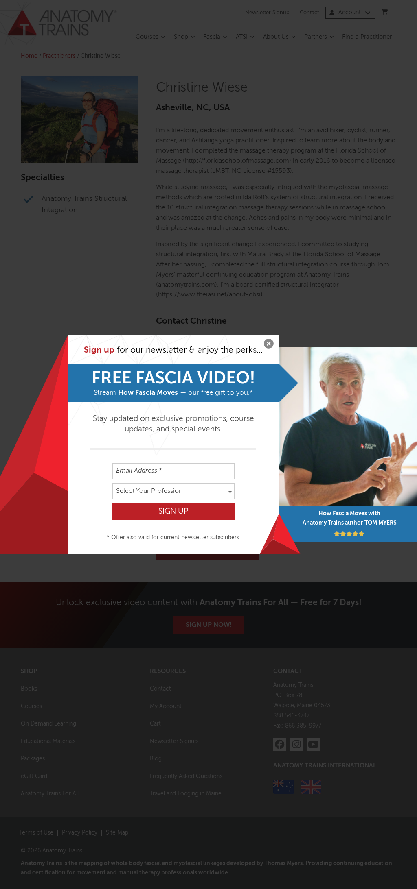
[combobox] (173, 491)
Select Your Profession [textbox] (149, 491)
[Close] (269, 345)
